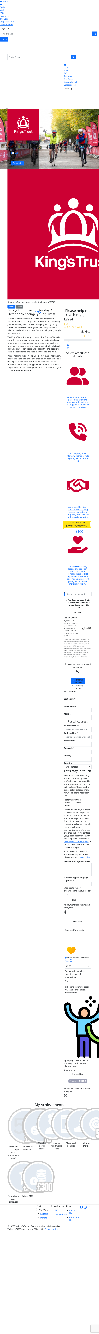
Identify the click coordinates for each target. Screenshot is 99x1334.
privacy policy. (84, 857)
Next (74, 900)
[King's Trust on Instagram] (86, 1207)
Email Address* (71, 706)
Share (19, 306)
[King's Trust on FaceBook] (82, 1207)
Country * (68, 763)
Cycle (2, 7)
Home (5, 1)
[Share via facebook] (11, 153)
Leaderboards (6, 24)
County (67, 755)
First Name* (70, 691)
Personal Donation (78, 681)
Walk (2, 10)
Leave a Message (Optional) (77, 861)
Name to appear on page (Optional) (76, 879)
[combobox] (78, 767)
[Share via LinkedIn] (15, 153)
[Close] (6, 108)
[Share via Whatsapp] (17, 153)
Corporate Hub (7, 21)
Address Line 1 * (71, 725)
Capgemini (17, 163)
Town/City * (69, 740)
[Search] (94, 34)
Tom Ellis (20, 144)
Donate (11, 306)
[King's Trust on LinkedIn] (90, 1207)
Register (44, 1213)
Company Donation (78, 687)
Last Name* (69, 699)
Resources (5, 16)
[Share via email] (13, 153)
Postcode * (69, 748)
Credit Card (77, 921)
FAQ (2, 13)
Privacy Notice (51, 1229)
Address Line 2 (71, 733)
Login (4, 39)
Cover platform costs (74, 930)
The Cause (4, 19)
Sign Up (5, 28)
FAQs (57, 1210)
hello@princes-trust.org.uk (76, 841)
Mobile (67, 714)
